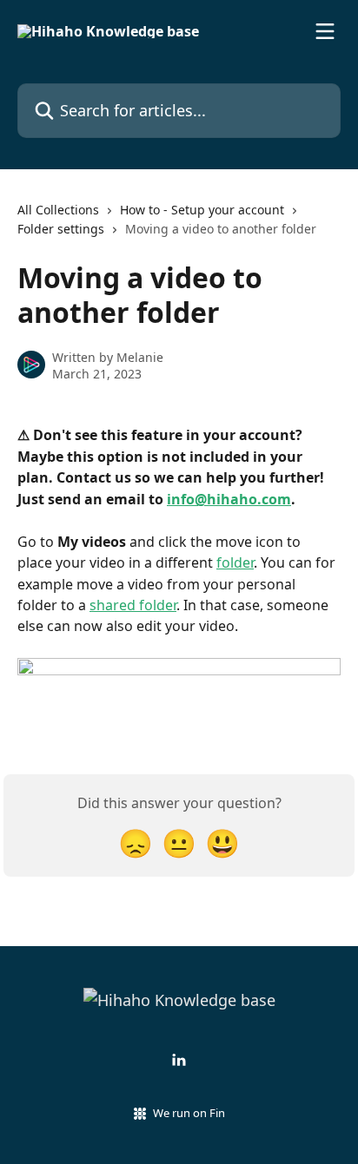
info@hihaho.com (229, 499)
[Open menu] (325, 31)
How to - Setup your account (202, 209)
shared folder (133, 605)
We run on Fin (189, 1113)
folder (235, 562)
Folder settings (60, 228)
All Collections (58, 209)
